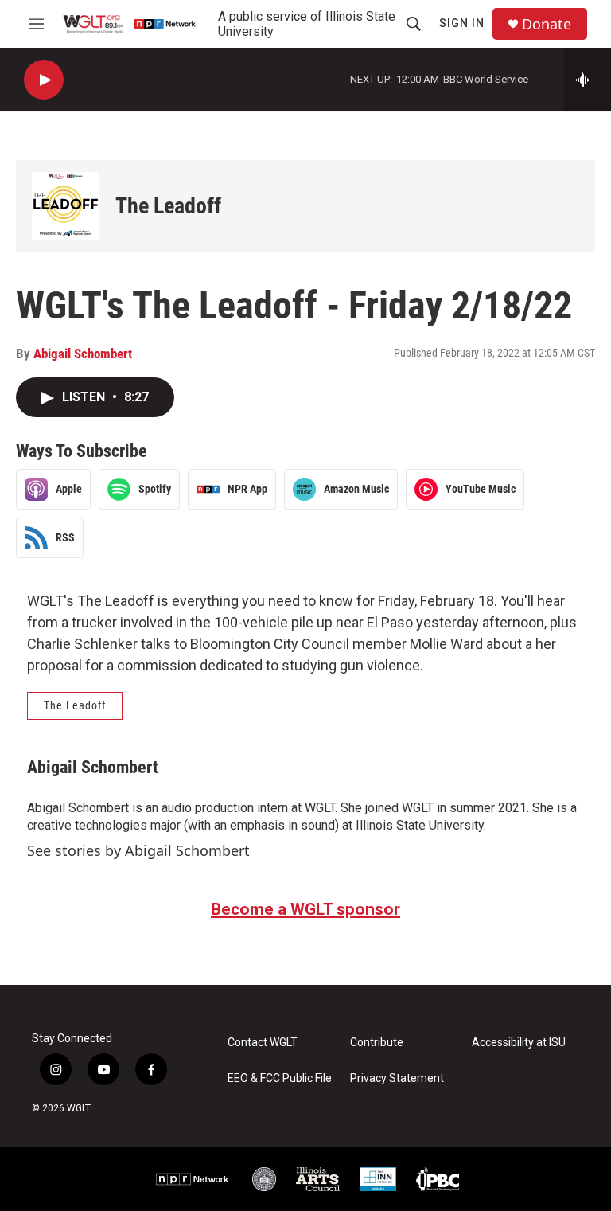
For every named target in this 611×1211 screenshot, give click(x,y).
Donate (546, 24)
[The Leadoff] (65, 206)
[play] (43, 80)
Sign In (462, 23)
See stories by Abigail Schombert (138, 850)
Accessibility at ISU (519, 1043)
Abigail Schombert (82, 353)
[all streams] (587, 79)
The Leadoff (168, 206)
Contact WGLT (263, 1043)
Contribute (376, 1043)
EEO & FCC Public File (280, 1078)
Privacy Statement (397, 1078)
